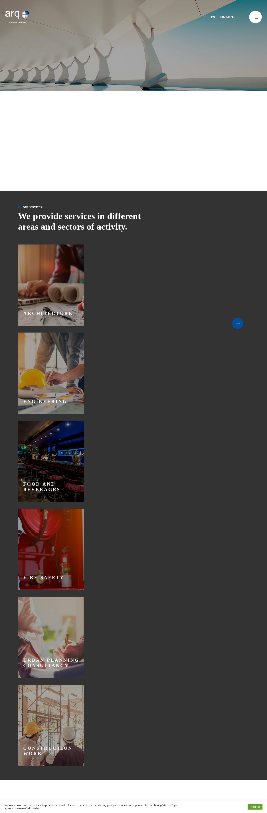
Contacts (227, 17)
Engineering (45, 401)
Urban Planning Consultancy (51, 662)
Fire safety (43, 577)
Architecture (48, 313)
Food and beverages (41, 486)
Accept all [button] (255, 806)
